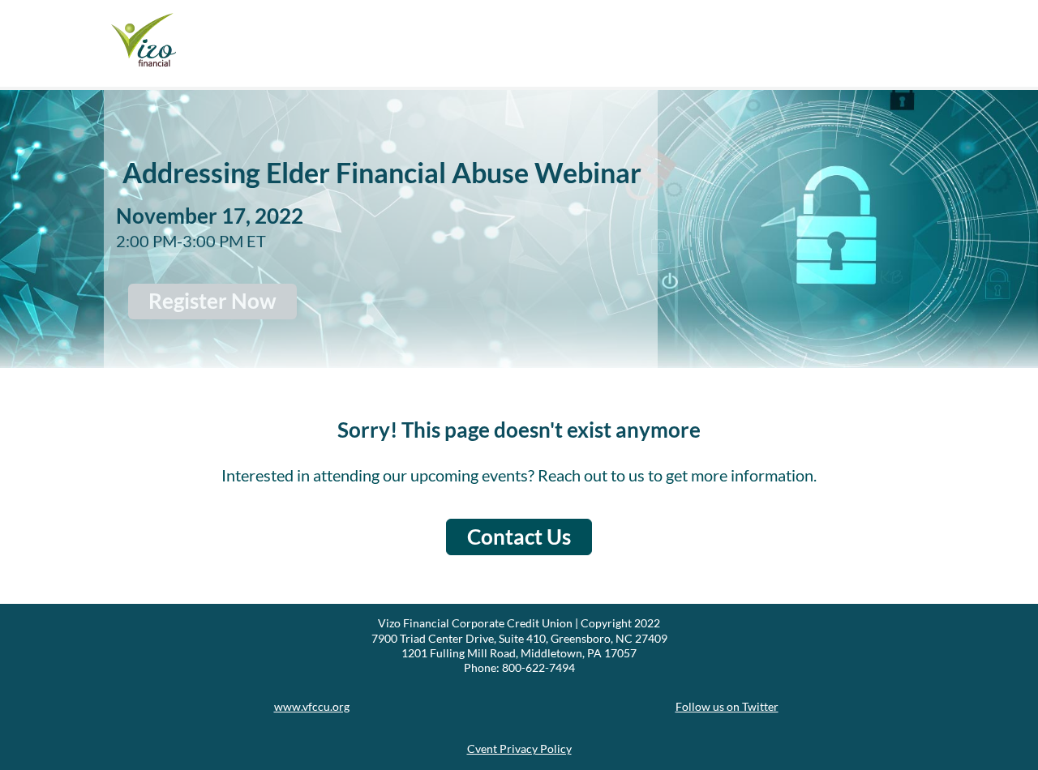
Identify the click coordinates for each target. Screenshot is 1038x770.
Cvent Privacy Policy (519, 748)
